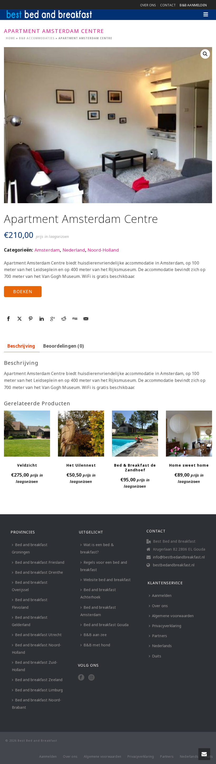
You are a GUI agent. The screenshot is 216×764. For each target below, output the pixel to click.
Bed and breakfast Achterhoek (98, 593)
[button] (205, 54)
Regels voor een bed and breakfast (103, 566)
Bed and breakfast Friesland (39, 562)
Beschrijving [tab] (21, 346)
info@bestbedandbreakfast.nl (179, 557)
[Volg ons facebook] (81, 677)
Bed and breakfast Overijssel (29, 586)
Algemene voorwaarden (173, 615)
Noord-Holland (103, 250)
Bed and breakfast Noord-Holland (36, 648)
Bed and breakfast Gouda (106, 624)
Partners (159, 635)
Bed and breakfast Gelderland (29, 621)
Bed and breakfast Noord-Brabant (36, 703)
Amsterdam (47, 250)
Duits (156, 655)
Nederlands (162, 645)
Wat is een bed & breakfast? (97, 548)
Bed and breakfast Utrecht (38, 634)
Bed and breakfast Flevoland (29, 603)
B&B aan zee (95, 634)
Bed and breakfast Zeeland (39, 679)
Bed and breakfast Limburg (39, 689)
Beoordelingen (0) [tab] (63, 346)
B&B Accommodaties (37, 38)
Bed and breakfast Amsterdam (98, 611)
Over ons (160, 605)
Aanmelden (162, 595)
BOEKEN (22, 291)
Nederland (73, 250)
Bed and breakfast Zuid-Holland (35, 666)
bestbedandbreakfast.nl (173, 565)
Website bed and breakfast (107, 579)
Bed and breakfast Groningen (29, 548)
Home (10, 38)
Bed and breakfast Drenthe (39, 572)
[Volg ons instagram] (91, 677)
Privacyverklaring (166, 625)
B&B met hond (97, 644)
